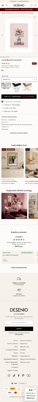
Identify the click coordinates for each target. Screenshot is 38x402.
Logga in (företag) (12, 370)
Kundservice (23, 343)
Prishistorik (4, 129)
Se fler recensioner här (19, 267)
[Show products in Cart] (35, 5)
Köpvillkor (23, 350)
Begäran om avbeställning (27, 359)
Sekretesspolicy (19, 334)
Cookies (22, 353)
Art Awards (14, 367)
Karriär (16, 353)
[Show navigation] (3, 5)
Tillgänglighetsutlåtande (11, 359)
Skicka (19, 329)
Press (16, 347)
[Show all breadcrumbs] (3, 13)
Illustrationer (11, 13)
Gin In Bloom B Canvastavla (25, 13)
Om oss (16, 340)
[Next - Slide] (35, 35)
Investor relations (13, 343)
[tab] (5, 56)
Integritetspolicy (25, 356)
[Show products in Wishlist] (31, 5)
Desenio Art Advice (25, 340)
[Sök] (6, 5)
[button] (31, 394)
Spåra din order (24, 347)
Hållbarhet (15, 356)
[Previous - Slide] (2, 35)
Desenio (24, 397)
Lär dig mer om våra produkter (19, 133)
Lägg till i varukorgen (19, 96)
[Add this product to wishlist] (34, 17)
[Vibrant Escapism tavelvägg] (14, 206)
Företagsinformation (12, 350)
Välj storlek (4, 76)
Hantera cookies (25, 362)
